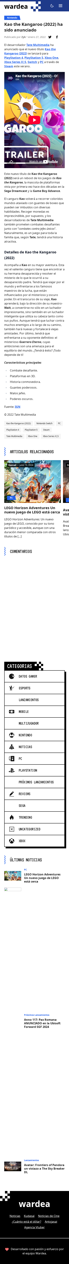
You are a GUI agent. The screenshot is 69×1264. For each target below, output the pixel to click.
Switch (32, 62)
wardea (16, 6)
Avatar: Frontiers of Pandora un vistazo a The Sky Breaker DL (44, 1168)
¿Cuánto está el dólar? (26, 1222)
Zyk (23, 37)
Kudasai (29, 1216)
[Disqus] (34, 604)
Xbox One (51, 58)
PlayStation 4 (13, 58)
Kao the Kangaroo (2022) (18, 423)
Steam (8, 66)
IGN (17, 407)
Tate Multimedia (38, 45)
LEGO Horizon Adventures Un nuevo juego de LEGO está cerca (32, 509)
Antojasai (51, 1222)
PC (42, 62)
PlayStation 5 (33, 58)
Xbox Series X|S (15, 62)
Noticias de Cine (48, 1216)
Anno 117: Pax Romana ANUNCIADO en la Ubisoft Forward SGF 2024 (42, 1023)
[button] (52, 5)
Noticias (15, 1216)
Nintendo (12, 17)
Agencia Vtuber (34, 1227)
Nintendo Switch (44, 423)
